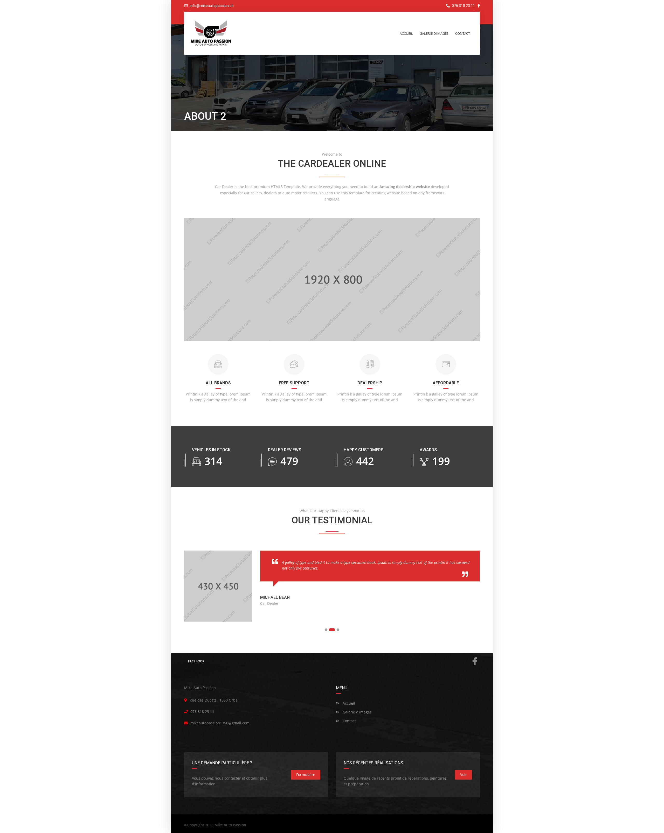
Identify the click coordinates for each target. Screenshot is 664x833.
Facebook (196, 661)
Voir (463, 774)
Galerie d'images (357, 712)
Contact (349, 720)
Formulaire (305, 774)
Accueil (348, 703)
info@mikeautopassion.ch (212, 6)
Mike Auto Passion (230, 824)
